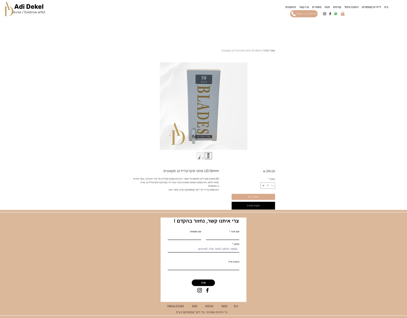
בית (236, 306)
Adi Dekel (29, 6)
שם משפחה (195, 231)
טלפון (236, 244)
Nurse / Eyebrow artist (29, 12)
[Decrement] (272, 186)
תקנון (224, 306)
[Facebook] (330, 14)
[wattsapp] (336, 14)
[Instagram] (325, 14)
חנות (194, 306)
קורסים (209, 306)
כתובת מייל (233, 262)
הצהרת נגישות (175, 306)
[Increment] (263, 186)
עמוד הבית (269, 50)
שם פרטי (235, 231)
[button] (290, 6)
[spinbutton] (267, 186)
